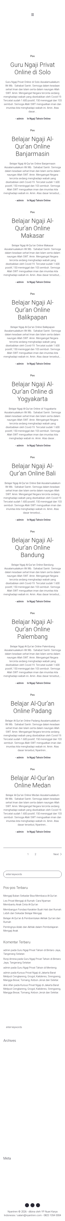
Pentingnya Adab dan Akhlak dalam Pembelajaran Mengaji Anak (30, 928)
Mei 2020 (8, 1066)
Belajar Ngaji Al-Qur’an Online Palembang (33, 629)
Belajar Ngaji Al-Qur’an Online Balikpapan (33, 310)
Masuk (6, 1168)
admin (20, 118)
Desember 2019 (12, 1086)
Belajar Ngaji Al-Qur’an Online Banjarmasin (33, 146)
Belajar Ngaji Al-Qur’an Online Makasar (33, 228)
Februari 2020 (10, 1076)
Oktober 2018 (10, 1131)
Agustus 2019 (10, 1106)
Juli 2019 (8, 1111)
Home (23, 42)
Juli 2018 (8, 1136)
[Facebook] (27, 1205)
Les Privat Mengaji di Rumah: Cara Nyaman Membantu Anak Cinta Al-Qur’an (27, 902)
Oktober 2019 (10, 1096)
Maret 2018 (9, 1146)
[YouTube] (38, 1205)
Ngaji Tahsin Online (40, 118)
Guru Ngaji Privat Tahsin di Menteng (36, 967)
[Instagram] (32, 1205)
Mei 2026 (8, 1061)
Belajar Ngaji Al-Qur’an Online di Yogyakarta (33, 392)
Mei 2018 (8, 1141)
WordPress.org (11, 1184)
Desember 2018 (12, 1126)
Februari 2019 (10, 1116)
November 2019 (12, 1091)
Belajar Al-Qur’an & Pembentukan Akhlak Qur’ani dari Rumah (31, 920)
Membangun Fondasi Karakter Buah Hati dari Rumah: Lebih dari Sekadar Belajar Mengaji (32, 911)
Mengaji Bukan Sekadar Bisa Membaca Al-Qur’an (30, 895)
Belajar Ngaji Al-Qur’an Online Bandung (33, 548)
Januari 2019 (10, 1121)
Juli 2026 (8, 1056)
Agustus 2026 (10, 1051)
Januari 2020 (10, 1081)
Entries (9, 1173)
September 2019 (12, 1101)
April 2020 (8, 1071)
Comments (12, 1179)
